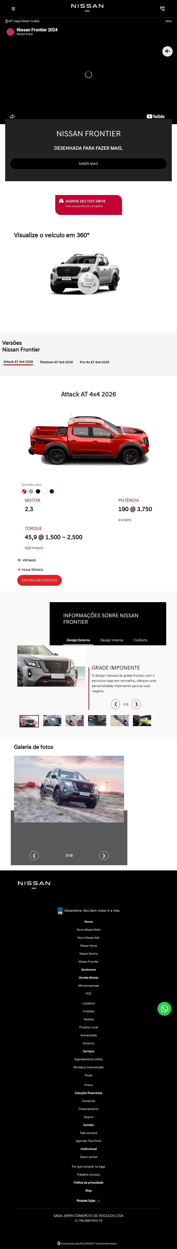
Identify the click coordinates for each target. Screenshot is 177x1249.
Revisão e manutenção (88, 1067)
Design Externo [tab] (78, 640)
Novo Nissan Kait (88, 938)
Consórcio (88, 1101)
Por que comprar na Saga (88, 1166)
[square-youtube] (99, 900)
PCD (89, 993)
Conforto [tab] (140, 640)
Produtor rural (88, 1027)
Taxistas (89, 1019)
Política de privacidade (88, 1182)
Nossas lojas (86, 1200)
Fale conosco (88, 1133)
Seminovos (88, 969)
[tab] (18, 366)
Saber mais (88, 164)
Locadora (88, 1003)
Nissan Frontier (89, 961)
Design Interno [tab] (111, 640)
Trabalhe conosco (88, 1174)
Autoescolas (89, 1035)
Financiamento (88, 1109)
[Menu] (13, 8)
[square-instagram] (88, 900)
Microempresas (88, 985)
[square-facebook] (78, 900)
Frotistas (88, 1011)
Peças (88, 1075)
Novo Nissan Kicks (88, 930)
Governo (88, 1043)
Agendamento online (88, 1059)
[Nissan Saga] (87, 7)
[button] (34, 855)
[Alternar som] (167, 51)
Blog (88, 1190)
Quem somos (88, 1157)
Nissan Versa (88, 945)
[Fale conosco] (164, 1008)
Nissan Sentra (88, 953)
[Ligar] (162, 9)
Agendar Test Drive (88, 1141)
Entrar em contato (39, 580)
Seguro (88, 1117)
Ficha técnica (32, 570)
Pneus (88, 1085)
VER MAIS (29, 560)
